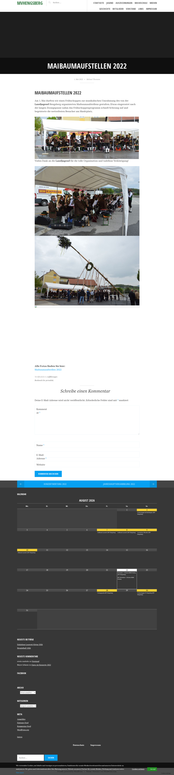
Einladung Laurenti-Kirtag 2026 (30, 644)
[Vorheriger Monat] (27, 500)
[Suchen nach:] (62, 2)
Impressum (151, 8)
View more (20, 772)
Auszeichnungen (124, 2)
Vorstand (131, 8)
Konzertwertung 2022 (55, 484)
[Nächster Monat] (147, 500)
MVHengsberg (30, 3)
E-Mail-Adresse (41, 456)
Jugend (109, 2)
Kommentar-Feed (24, 726)
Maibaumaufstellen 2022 (48, 369)
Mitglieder (118, 8)
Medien (153, 2)
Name (40, 445)
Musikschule (141, 2)
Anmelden (21, 719)
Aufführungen (52, 377)
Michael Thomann (93, 79)
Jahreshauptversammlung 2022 (119, 484)
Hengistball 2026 (24, 648)
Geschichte (104, 8)
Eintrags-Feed (22, 723)
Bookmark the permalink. (44, 380)
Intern (19, 737)
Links (141, 8)
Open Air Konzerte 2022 (41, 665)
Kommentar (41, 410)
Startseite (98, 2)
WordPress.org (23, 730)
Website (40, 464)
